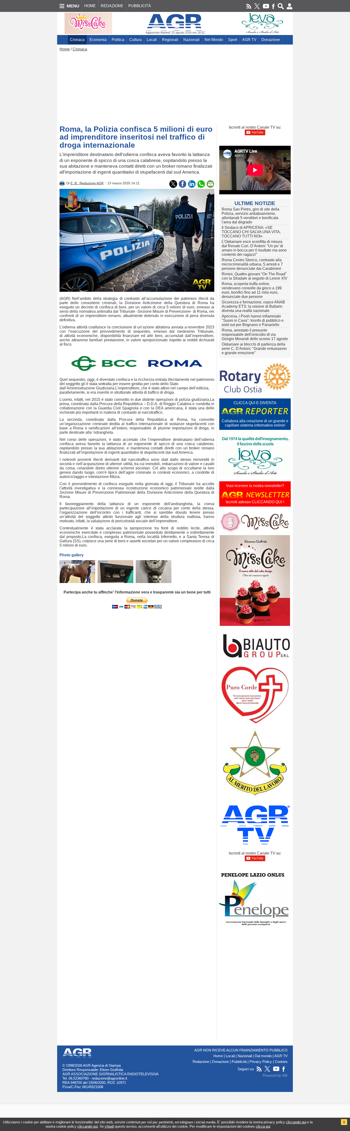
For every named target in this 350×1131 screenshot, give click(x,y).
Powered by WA (275, 1075)
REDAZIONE (112, 6)
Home (65, 49)
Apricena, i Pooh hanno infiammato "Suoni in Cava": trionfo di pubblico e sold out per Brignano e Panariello (253, 320)
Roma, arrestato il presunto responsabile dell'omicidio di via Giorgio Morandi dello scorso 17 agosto (255, 334)
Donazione (270, 40)
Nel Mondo (214, 40)
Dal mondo (263, 1056)
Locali (152, 40)
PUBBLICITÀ (139, 6)
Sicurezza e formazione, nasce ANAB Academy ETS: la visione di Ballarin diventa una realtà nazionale (253, 306)
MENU (73, 6)
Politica (118, 40)
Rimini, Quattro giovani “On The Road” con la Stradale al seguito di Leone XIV (254, 276)
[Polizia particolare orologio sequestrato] (153, 571)
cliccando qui (296, 1122)
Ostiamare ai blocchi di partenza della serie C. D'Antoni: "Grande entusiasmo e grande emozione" (254, 348)
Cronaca (77, 40)
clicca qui (263, 1126)
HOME (90, 6)
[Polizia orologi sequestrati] (115, 571)
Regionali (170, 40)
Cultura (135, 40)
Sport (232, 40)
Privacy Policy (261, 1062)
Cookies (281, 1062)
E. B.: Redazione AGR (87, 183)
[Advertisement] (175, 87)
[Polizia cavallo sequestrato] (77, 571)
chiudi (109, 1126)
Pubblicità (239, 1062)
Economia (98, 40)
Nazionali (191, 40)
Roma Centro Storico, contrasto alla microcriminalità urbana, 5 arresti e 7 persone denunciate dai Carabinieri (252, 264)
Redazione (201, 1062)
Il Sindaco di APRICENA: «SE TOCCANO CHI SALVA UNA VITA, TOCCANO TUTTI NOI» (251, 232)
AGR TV (249, 40)
